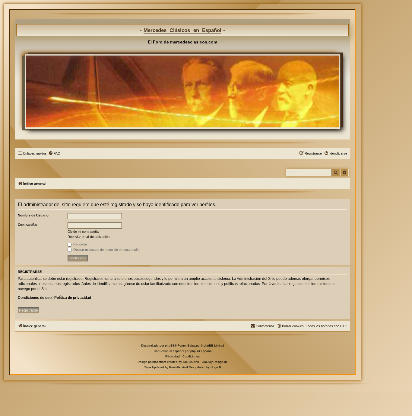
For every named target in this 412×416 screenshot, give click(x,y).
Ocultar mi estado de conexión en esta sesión (106, 249)
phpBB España (201, 351)
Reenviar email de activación (88, 236)
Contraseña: (27, 224)
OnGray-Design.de (215, 361)
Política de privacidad (72, 298)
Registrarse (28, 310)
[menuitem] (54, 153)
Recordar (79, 244)
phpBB (170, 345)
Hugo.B (216, 367)
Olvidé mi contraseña (83, 231)
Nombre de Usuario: (34, 215)
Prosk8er (175, 367)
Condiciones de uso (35, 298)
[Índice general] (182, 91)
